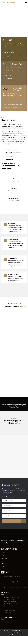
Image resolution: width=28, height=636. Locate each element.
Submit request (12, 521)
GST (5, 358)
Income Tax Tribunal (11, 379)
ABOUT (4, 555)
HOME (4, 552)
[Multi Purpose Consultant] (21, 3)
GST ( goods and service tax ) (15, 139)
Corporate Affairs (10, 337)
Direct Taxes (8, 316)
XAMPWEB (20, 632)
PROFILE (4, 561)
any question (11, 163)
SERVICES (4, 558)
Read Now (7, 145)
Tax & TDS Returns (14, 135)
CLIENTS (4, 563)
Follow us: (10, 634)
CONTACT (4, 566)
